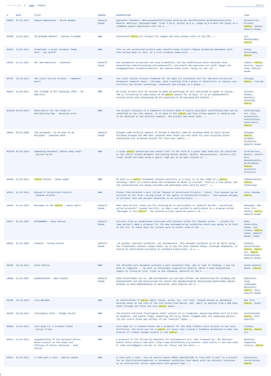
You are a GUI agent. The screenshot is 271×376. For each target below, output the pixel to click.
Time (246, 68)
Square (258, 26)
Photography (251, 39)
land (246, 281)
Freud (247, 49)
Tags (31, 5)
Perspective (251, 20)
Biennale (249, 339)
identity (249, 97)
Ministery (250, 287)
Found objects (252, 265)
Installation (252, 119)
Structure (250, 172)
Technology (250, 185)
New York (249, 300)
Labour (248, 63)
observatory (251, 122)
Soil (257, 290)
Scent (257, 303)
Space (259, 65)
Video (256, 236)
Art (246, 36)
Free (246, 192)
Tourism (258, 81)
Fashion (248, 243)
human (247, 227)
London (248, 230)
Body (246, 221)
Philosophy (250, 52)
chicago (248, 79)
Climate (248, 326)
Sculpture (250, 141)
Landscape (250, 284)
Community (250, 342)
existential (251, 116)
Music (247, 268)
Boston (248, 154)
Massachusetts (252, 160)
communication (252, 179)
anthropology (252, 111)
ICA (255, 227)
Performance (251, 163)
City (253, 114)
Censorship (250, 224)
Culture (248, 92)
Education (250, 278)
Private (248, 23)
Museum (256, 192)
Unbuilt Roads (252, 29)
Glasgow (248, 132)
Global (248, 95)
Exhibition (250, 357)
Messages (249, 205)
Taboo (247, 233)
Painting (249, 100)
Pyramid (248, 138)
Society (248, 65)
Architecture (252, 151)
